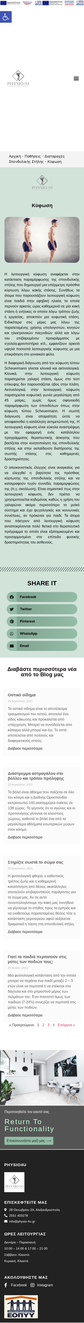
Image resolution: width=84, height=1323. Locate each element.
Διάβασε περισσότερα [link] (25, 748)
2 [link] (43, 1025)
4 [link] (54, 1025)
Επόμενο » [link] (66, 1025)
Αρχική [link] (15, 156)
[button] (76, 78)
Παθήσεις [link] (33, 156)
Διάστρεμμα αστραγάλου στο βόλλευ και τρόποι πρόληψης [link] (36, 776)
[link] (6, 17)
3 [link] (48, 1025)
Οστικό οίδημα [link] (22, 695)
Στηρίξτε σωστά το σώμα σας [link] (35, 862)
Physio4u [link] (15, 1165)
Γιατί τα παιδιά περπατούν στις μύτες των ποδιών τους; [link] (37, 959)
